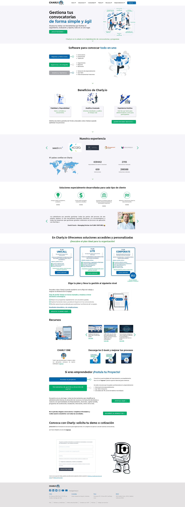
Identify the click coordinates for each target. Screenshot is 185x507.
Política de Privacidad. (58, 477)
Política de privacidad (72, 502)
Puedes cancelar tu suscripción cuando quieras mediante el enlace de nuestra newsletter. (74, 464)
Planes (100, 3)
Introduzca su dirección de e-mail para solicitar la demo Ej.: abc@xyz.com (73, 458)
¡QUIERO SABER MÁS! (61, 272)
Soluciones (81, 3)
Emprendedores (119, 3)
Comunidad (91, 3)
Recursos (108, 3)
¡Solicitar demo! (58, 32)
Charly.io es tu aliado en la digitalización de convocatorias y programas (92, 39)
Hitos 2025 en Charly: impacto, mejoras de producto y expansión (124, 335)
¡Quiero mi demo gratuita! (123, 122)
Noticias (93, 502)
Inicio (73, 3)
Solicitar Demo (66, 469)
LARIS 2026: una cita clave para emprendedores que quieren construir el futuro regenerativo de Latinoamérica (94, 336)
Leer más (90, 341)
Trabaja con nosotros (103, 502)
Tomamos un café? (84, 502)
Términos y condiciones (59, 502)
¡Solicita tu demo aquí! (59, 311)
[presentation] (47, 147)
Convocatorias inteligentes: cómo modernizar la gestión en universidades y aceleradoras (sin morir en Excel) (110, 336)
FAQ (50, 502)
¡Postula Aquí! (120, 401)
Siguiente (92, 83)
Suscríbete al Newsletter (114, 413)
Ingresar (131, 3)
